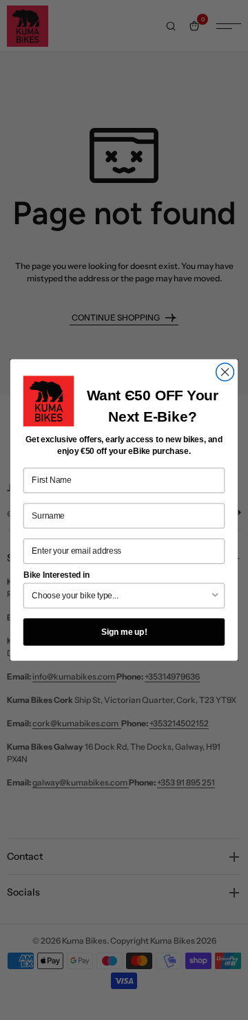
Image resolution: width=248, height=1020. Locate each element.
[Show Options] (215, 595)
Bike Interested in (56, 575)
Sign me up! (124, 631)
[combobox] (121, 595)
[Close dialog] (225, 372)
